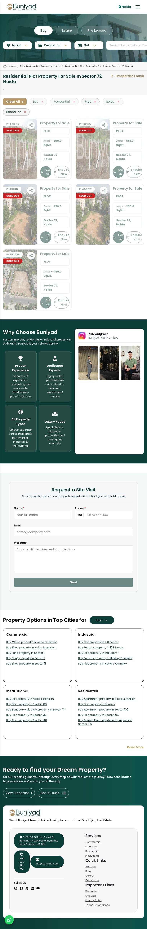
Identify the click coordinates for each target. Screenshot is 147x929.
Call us (48, 172)
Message (20, 543)
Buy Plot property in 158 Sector (98, 653)
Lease (67, 30)
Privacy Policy (93, 900)
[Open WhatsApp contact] (9, 919)
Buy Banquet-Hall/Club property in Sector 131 (35, 709)
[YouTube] (38, 888)
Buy (43, 30)
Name (19, 508)
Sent (73, 582)
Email (17, 525)
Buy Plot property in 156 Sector (98, 642)
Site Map (90, 896)
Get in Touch (50, 793)
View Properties (19, 793)
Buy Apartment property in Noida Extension (107, 699)
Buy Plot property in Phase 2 (96, 704)
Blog (88, 871)
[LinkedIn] (32, 888)
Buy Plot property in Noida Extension (30, 699)
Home (12, 66)
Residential (92, 851)
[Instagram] (15, 888)
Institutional (92, 856)
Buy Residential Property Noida (40, 66)
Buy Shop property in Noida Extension (31, 647)
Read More (135, 747)
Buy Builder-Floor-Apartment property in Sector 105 (105, 722)
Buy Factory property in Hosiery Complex (105, 658)
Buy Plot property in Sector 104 (98, 715)
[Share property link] (31, 125)
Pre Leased (97, 30)
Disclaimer (92, 891)
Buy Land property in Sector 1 (25, 653)
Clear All (15, 101)
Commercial (93, 842)
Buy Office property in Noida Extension (31, 642)
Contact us (92, 880)
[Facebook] (21, 888)
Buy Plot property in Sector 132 (26, 715)
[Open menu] (137, 7)
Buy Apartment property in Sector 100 (103, 709)
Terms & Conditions (97, 905)
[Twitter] (27, 888)
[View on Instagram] (88, 363)
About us (90, 866)
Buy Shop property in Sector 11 (26, 663)
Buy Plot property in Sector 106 (26, 704)
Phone (80, 508)
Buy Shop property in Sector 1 (25, 658)
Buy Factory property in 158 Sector (101, 647)
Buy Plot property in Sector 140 (26, 720)
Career (89, 875)
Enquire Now (63, 172)
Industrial (91, 846)
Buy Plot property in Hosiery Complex (102, 663)
